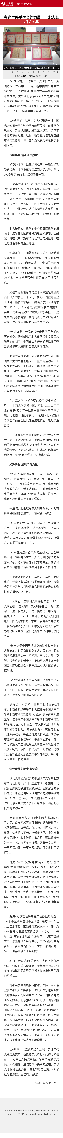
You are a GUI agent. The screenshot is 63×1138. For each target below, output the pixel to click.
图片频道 (28, 4)
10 (54, 72)
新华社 (24, 76)
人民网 (18, 4)
